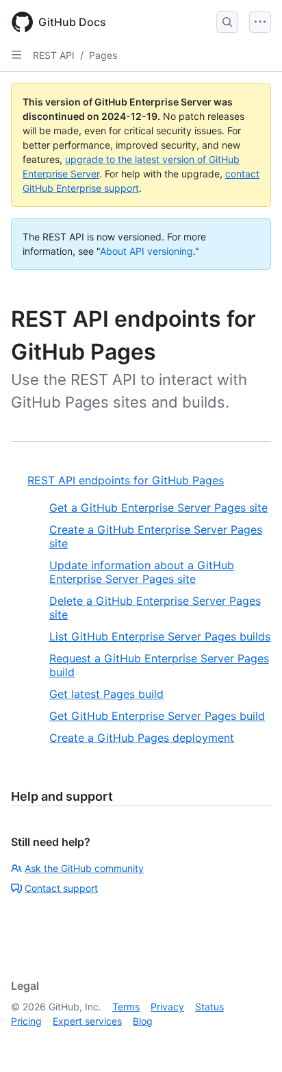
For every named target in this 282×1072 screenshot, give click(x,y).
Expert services (87, 1021)
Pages (103, 55)
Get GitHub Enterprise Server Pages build (157, 716)
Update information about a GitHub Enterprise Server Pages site (141, 572)
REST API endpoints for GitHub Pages (125, 480)
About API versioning (146, 251)
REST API (54, 55)
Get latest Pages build (106, 694)
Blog (143, 1021)
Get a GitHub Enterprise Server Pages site (158, 507)
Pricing (26, 1021)
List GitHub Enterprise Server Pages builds (159, 636)
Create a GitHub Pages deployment (141, 738)
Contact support (61, 888)
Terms (126, 1006)
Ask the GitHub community (84, 868)
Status (209, 1006)
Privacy (167, 1006)
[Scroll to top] (252, 1042)
